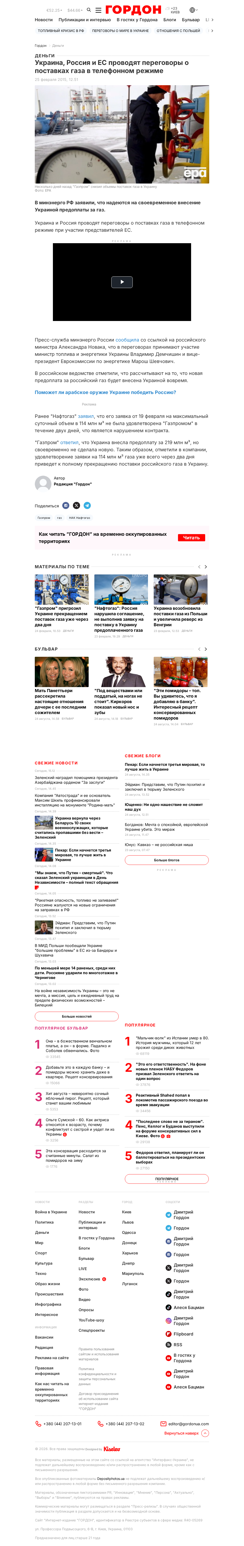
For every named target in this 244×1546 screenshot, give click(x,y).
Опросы (86, 1309)
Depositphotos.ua (111, 1479)
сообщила (127, 340)
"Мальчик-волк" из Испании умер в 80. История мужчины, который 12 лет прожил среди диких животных (172, 1043)
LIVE (83, 1268)
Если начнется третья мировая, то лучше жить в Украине (165, 767)
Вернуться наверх (181, 1433)
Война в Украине (51, 1211)
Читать (191, 538)
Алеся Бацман (189, 1307)
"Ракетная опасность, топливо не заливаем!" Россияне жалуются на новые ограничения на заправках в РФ (76, 905)
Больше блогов (166, 860)
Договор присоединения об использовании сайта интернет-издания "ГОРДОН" (99, 1401)
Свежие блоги (143, 755)
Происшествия (49, 1294)
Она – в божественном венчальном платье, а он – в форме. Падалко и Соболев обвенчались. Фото (79, 1046)
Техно (40, 1273)
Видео (85, 1299)
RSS (178, 1344)
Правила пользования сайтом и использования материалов (99, 1354)
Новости (44, 19)
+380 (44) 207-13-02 (125, 1423)
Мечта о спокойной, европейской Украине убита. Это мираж (166, 827)
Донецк (129, 1242)
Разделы (86, 1202)
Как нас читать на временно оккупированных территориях (52, 1392)
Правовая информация (47, 1371)
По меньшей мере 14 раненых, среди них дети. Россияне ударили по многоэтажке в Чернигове (76, 973)
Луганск (129, 1283)
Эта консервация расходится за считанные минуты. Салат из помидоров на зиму (76, 1155)
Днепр (128, 1263)
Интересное (46, 1314)
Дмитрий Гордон (183, 1214)
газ (59, 518)
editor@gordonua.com (188, 1423)
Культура (43, 1263)
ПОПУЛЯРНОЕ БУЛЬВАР (61, 1028)
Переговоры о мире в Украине (120, 31)
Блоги (169, 19)
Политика (44, 1222)
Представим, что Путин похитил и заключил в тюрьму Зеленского (165, 787)
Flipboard (183, 1333)
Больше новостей (77, 1016)
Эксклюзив (89, 1279)
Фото (83, 1289)
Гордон (40, 45)
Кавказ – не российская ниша (159, 844)
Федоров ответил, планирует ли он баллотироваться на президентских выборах (170, 1157)
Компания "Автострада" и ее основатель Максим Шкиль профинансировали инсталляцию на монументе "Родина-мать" (75, 800)
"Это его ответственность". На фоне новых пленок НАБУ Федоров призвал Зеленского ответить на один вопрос (171, 1071)
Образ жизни (47, 1283)
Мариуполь (133, 1273)
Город (127, 1202)
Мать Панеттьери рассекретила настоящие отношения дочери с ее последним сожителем (60, 701)
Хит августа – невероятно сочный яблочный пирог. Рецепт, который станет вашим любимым (77, 1098)
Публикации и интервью (85, 19)
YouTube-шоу (91, 1320)
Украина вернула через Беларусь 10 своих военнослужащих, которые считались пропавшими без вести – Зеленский (71, 828)
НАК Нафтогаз (79, 518)
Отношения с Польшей (178, 31)
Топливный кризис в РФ (61, 31)
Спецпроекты (92, 1330)
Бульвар (191, 19)
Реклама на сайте (52, 1357)
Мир (39, 1242)
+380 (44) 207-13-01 (62, 1423)
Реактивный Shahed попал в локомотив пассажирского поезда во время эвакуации (172, 1100)
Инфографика (48, 1304)
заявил (86, 416)
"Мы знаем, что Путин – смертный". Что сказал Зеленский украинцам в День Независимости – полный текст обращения (77, 877)
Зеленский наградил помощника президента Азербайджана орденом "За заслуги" (76, 780)
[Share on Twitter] (76, 506)
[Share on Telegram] (87, 506)
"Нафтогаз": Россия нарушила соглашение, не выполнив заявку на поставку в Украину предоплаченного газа (119, 619)
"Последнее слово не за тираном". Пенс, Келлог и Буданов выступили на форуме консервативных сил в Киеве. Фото (170, 1128)
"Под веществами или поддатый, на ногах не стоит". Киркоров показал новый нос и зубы (118, 701)
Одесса (129, 1232)
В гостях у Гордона (137, 19)
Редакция (44, 1347)
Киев (126, 1211)
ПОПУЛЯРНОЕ (140, 1025)
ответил (69, 442)
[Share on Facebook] (65, 506)
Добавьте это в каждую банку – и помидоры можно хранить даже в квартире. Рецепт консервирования (80, 1072)
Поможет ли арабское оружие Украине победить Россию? (105, 392)
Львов (128, 1222)
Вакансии (44, 1337)
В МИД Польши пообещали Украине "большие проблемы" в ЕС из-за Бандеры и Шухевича (76, 950)
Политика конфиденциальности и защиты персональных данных (97, 1376)
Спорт (41, 1253)
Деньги (58, 45)
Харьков (130, 1253)
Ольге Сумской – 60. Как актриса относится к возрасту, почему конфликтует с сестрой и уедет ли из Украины (80, 1126)
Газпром (44, 518)
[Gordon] (133, 10)
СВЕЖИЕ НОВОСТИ (56, 763)
